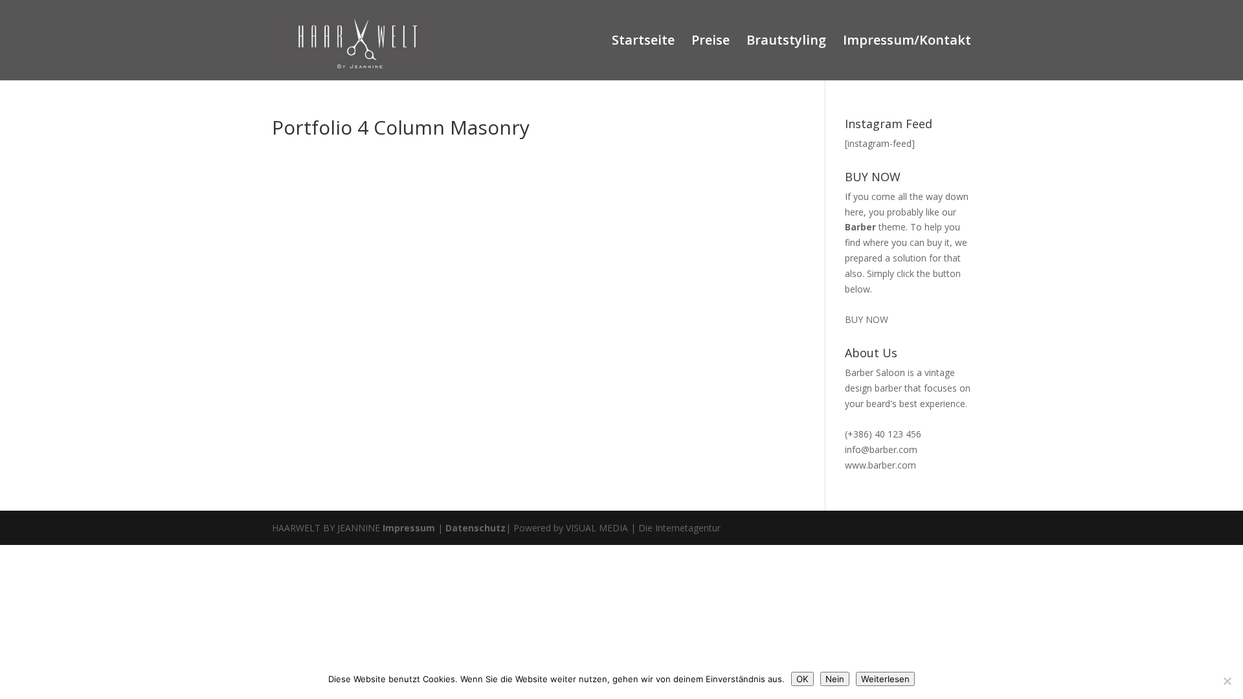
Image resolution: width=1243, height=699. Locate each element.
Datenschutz (475, 528)
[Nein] (1226, 680)
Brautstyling (786, 42)
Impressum (409, 528)
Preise (710, 42)
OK (802, 679)
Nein (834, 679)
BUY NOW (866, 319)
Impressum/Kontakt (907, 42)
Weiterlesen (885, 679)
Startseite (643, 42)
